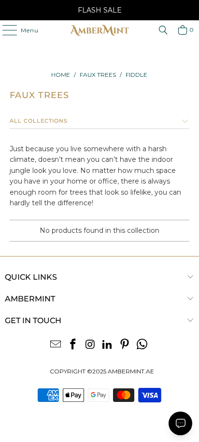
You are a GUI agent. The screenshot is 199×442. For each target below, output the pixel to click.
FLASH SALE (100, 10)
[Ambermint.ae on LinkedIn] (107, 345)
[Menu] (5, 30)
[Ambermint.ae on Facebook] (73, 345)
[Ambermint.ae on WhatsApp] (142, 345)
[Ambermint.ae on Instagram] (90, 345)
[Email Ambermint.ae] (56, 345)
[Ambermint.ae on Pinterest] (125, 345)
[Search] (163, 30)
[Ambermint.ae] (99, 30)
